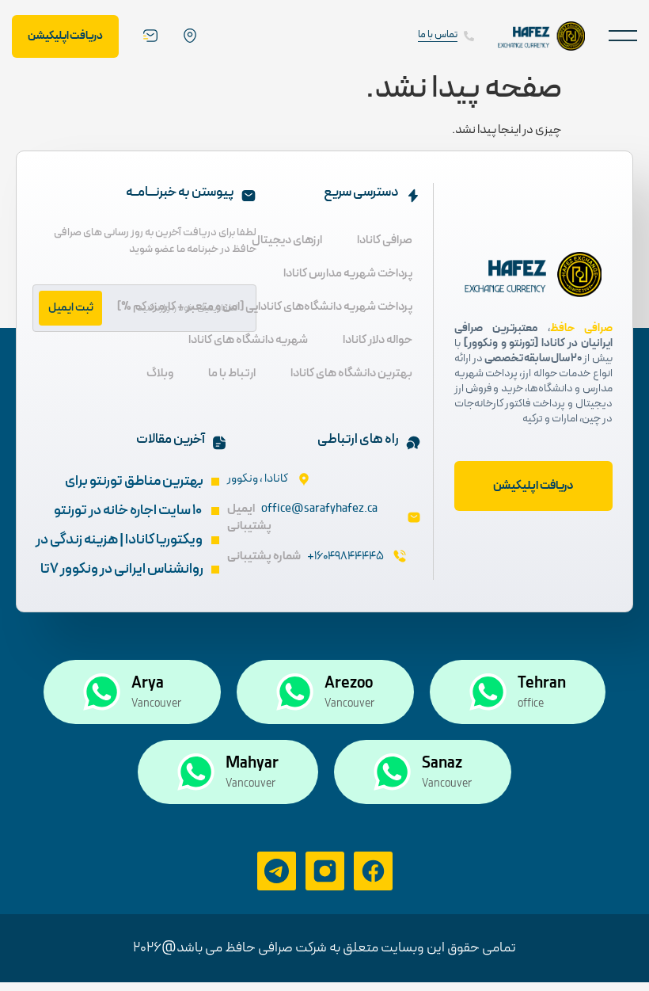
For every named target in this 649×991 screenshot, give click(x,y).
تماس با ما (437, 35)
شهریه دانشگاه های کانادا (248, 340)
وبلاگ (159, 373)
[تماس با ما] (469, 36)
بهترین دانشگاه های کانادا (351, 373)
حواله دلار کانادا (377, 340)
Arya (147, 684)
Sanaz (442, 764)
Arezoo (348, 684)
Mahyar (252, 764)
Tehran (542, 684)
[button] (623, 36)
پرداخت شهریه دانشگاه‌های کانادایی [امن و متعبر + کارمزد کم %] (264, 307)
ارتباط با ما (232, 373)
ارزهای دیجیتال (287, 240)
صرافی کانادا (384, 240)
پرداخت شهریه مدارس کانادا (347, 274)
